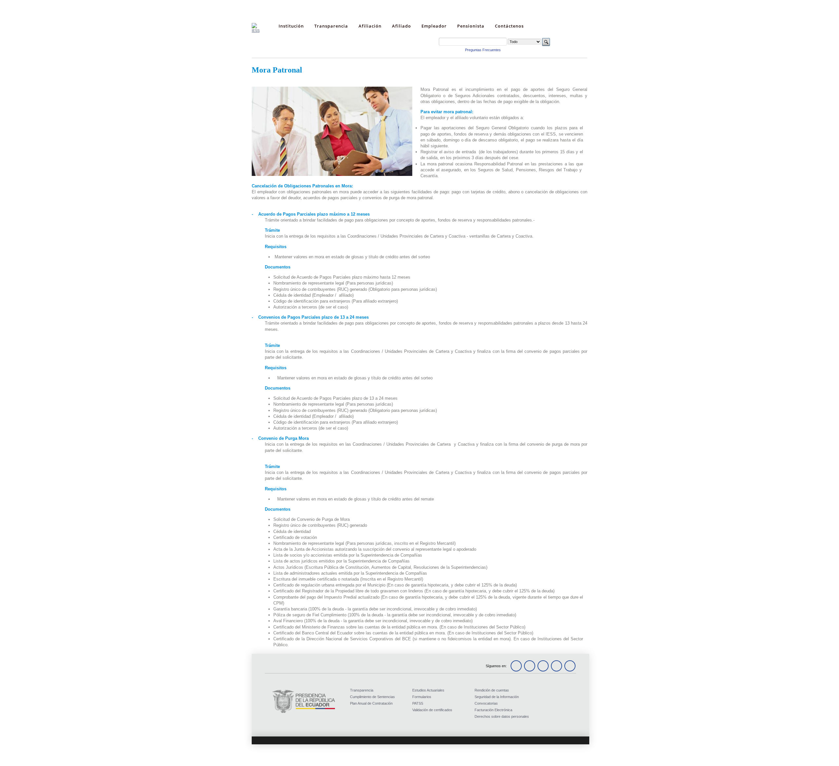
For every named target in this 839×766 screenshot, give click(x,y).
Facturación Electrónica (493, 710)
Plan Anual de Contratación (371, 703)
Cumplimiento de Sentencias (372, 697)
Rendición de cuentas (492, 690)
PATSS (417, 703)
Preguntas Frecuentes (483, 50)
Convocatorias (486, 703)
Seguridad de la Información (497, 697)
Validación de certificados (432, 710)
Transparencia (361, 690)
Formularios (421, 697)
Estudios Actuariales (428, 690)
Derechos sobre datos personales (502, 716)
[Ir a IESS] (256, 30)
